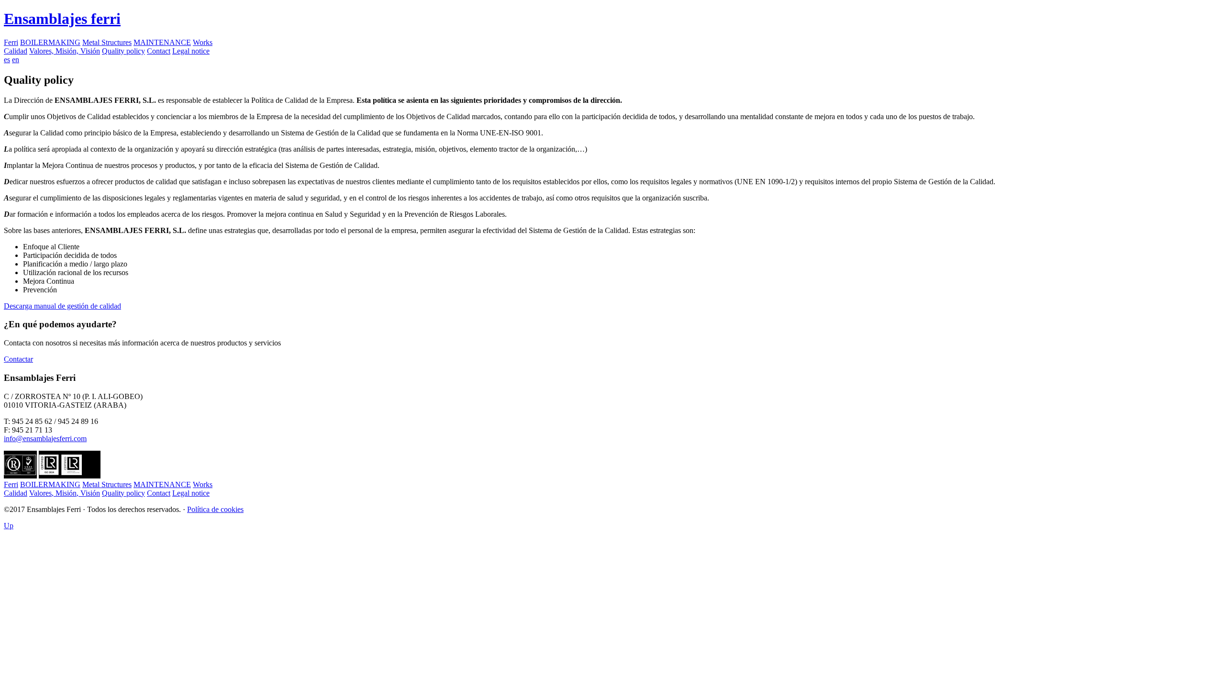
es (7, 60)
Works (202, 42)
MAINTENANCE (162, 42)
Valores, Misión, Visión (64, 51)
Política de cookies (215, 509)
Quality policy (123, 51)
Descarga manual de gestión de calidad (62, 306)
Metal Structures (107, 42)
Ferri (11, 42)
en (15, 60)
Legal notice (191, 51)
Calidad (15, 51)
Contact (158, 51)
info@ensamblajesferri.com (45, 438)
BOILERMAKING (50, 42)
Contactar (18, 359)
